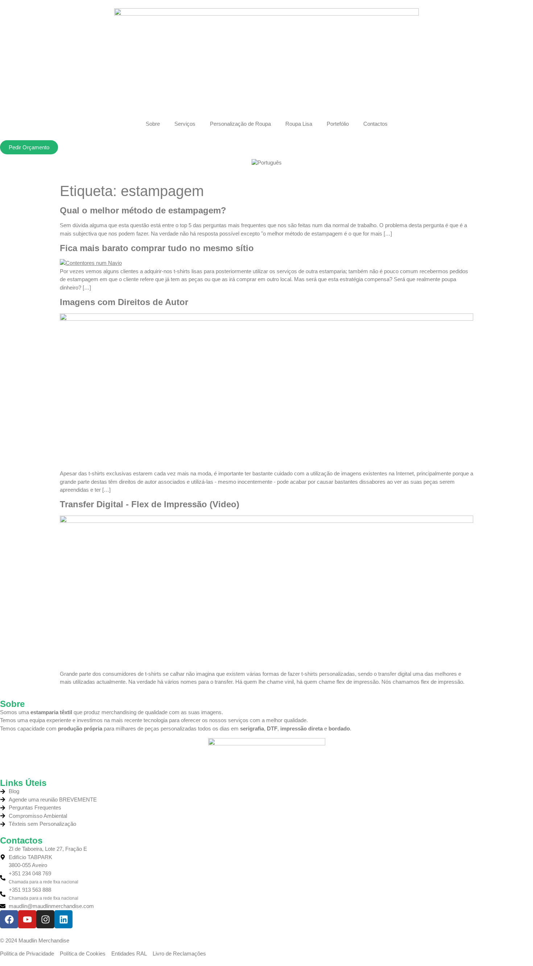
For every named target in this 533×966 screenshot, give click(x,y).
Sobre (153, 124)
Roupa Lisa (298, 124)
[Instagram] (45, 919)
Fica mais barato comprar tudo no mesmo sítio (157, 248)
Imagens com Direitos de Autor (124, 302)
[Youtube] (27, 919)
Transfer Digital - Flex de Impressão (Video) (149, 504)
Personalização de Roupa (240, 124)
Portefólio (338, 124)
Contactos (375, 124)
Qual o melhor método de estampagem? (143, 210)
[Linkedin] (63, 919)
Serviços (184, 124)
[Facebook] (9, 919)
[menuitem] (266, 162)
